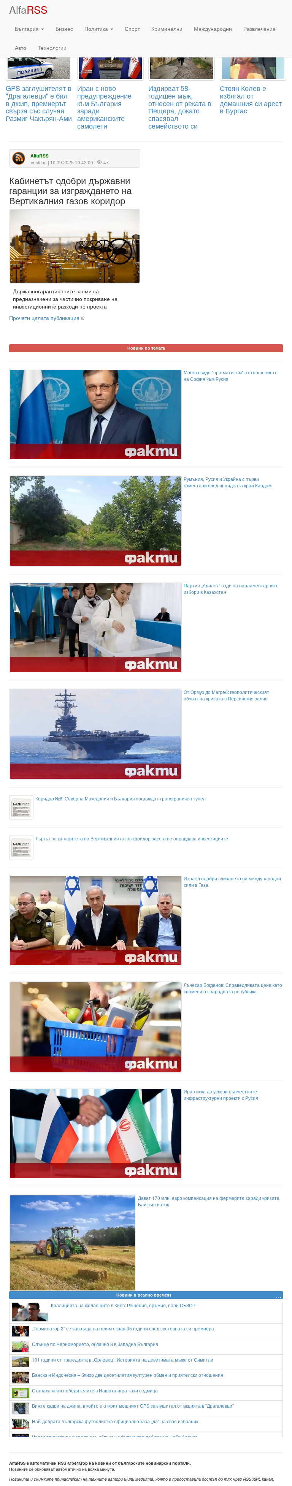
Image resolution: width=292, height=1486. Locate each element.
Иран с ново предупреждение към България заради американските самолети (104, 106)
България (27, 28)
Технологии (52, 47)
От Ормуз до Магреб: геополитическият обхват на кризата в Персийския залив (226, 695)
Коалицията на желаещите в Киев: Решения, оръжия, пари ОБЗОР (123, 1305)
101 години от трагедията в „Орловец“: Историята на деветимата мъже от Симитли (122, 1359)
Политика (97, 28)
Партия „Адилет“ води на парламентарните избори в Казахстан (231, 588)
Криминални (166, 28)
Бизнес (64, 28)
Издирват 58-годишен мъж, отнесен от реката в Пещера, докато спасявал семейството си (179, 106)
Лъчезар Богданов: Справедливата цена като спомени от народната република (233, 988)
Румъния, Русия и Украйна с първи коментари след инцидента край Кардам (227, 482)
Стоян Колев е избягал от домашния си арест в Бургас (251, 99)
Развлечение (259, 28)
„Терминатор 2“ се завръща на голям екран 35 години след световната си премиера (123, 1328)
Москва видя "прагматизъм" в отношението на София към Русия (231, 375)
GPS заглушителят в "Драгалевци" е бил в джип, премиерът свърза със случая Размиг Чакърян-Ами (39, 103)
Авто (20, 47)
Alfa (28, 9)
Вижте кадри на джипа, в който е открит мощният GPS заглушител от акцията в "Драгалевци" (133, 1405)
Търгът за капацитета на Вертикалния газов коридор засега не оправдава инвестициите (131, 838)
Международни (213, 28)
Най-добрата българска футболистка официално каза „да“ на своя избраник (115, 1421)
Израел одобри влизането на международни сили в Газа (232, 881)
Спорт (132, 28)
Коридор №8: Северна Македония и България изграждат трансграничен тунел (120, 798)
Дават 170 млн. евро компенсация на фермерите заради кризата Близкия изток (208, 1201)
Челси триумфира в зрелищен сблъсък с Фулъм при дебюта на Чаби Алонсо (115, 1436)
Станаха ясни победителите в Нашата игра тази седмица (95, 1390)
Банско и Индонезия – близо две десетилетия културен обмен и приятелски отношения (127, 1374)
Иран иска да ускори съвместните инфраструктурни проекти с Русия (221, 1094)
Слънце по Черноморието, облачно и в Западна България (95, 1344)
